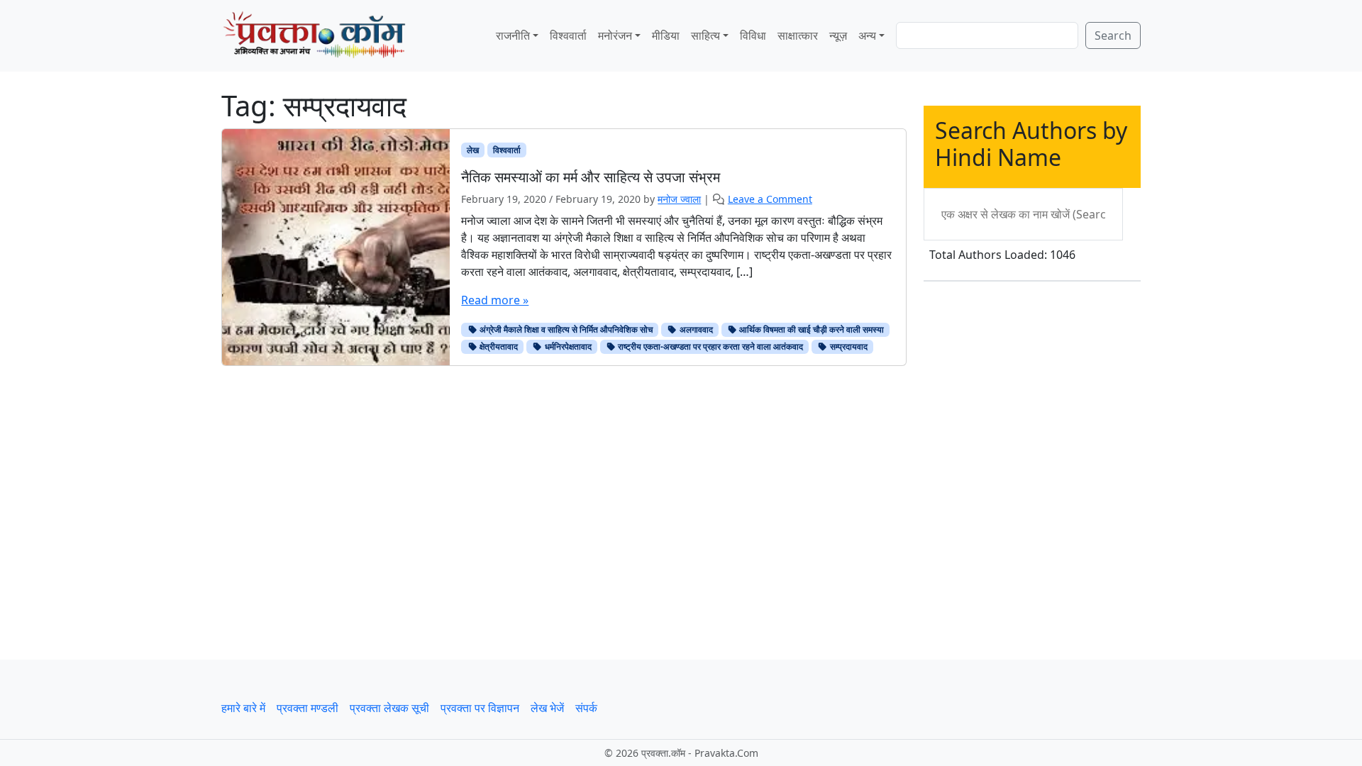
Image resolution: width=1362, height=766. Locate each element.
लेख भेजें (547, 708)
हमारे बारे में (243, 708)
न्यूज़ (838, 35)
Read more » (494, 300)
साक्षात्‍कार (797, 35)
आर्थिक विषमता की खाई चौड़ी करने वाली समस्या (810, 329)
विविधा (753, 35)
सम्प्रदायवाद (848, 346)
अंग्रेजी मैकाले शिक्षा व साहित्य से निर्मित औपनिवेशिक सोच (565, 329)
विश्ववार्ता (568, 35)
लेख (473, 150)
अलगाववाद (695, 329)
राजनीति (513, 35)
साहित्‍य (705, 35)
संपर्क (586, 708)
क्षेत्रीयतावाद (497, 346)
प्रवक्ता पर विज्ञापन (480, 708)
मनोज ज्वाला (679, 199)
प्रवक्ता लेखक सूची (389, 708)
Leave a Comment (770, 199)
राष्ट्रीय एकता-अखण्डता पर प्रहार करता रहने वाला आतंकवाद (709, 346)
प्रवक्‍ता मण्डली (307, 708)
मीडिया (666, 35)
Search (1113, 35)
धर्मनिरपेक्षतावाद (567, 346)
